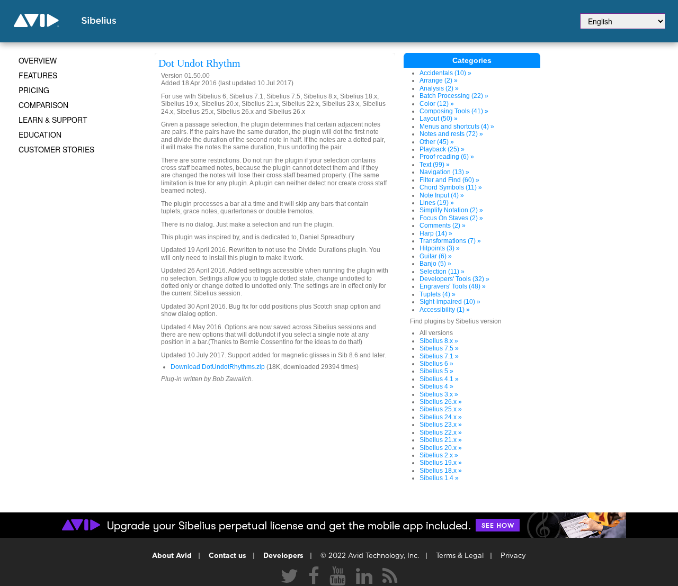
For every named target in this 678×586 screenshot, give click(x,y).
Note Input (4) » (442, 195)
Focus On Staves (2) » (451, 218)
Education (40, 134)
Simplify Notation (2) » (451, 210)
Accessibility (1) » (445, 309)
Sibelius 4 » (436, 386)
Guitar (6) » (436, 256)
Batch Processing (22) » (454, 96)
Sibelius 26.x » (441, 401)
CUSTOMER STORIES (56, 149)
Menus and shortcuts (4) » (457, 126)
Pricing (34, 90)
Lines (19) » (437, 202)
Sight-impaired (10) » (450, 301)
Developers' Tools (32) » (454, 279)
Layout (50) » (439, 118)
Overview (38, 60)
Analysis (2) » (439, 88)
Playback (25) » (442, 149)
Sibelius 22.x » (441, 432)
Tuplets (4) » (438, 294)
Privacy (513, 556)
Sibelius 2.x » (439, 455)
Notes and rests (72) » (451, 134)
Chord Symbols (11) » (451, 187)
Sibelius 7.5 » (439, 348)
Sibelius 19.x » (441, 462)
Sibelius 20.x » (441, 448)
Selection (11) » (442, 271)
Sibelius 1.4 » (439, 478)
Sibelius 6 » (436, 363)
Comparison (43, 105)
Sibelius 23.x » (441, 424)
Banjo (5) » (435, 263)
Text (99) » (435, 164)
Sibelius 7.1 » (439, 356)
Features (38, 75)
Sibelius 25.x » (441, 409)
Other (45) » (437, 142)
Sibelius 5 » (436, 371)
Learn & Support (53, 119)
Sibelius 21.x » (441, 440)
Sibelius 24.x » (441, 417)
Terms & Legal (460, 556)
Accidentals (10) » (445, 73)
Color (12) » (437, 103)
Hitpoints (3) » (440, 248)
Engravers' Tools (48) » (453, 286)
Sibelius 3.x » (439, 394)
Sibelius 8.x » (439, 341)
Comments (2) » (443, 225)
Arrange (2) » (439, 80)
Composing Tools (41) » (454, 111)
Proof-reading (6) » (447, 156)
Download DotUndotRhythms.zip (218, 367)
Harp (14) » (436, 233)
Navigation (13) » (444, 172)
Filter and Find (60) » (449, 180)
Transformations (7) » (450, 241)
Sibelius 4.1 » (439, 379)
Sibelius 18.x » (441, 470)
